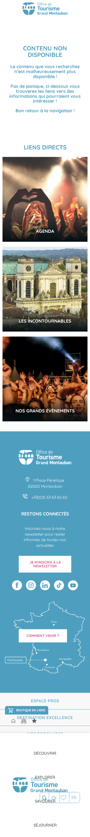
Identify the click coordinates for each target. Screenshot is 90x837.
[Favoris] (64, 797)
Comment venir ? (42, 635)
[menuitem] (45, 749)
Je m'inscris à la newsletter (45, 564)
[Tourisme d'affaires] (34, 721)
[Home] (13, 721)
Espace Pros (45, 700)
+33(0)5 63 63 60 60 (50, 497)
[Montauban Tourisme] (45, 9)
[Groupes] (23, 721)
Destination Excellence (45, 717)
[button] (44, 797)
